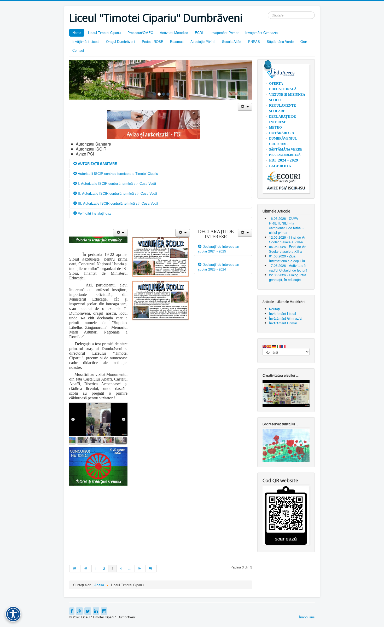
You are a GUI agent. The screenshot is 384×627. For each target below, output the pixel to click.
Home (76, 32)
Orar (303, 41)
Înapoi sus (307, 616)
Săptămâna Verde (280, 41)
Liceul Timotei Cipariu (104, 32)
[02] (159, 94)
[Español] (269, 345)
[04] (168, 94)
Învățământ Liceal (85, 41)
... (129, 568)
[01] (154, 94)
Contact (78, 50)
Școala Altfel (231, 41)
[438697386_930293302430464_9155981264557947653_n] (108, 440)
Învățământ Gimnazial (261, 32)
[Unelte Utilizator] (245, 107)
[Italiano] (279, 345)
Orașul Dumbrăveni (120, 41)
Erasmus (177, 41)
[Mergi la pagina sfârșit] (151, 568)
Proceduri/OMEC (140, 32)
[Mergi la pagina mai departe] (140, 568)
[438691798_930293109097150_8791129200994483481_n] (83, 440)
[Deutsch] (274, 345)
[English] (265, 345)
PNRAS (254, 41)
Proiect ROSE (152, 41)
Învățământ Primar (224, 32)
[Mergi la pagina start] (74, 568)
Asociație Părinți (202, 41)
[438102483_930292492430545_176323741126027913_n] (70, 440)
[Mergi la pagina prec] (85, 568)
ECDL (199, 32)
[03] (163, 94)
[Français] (283, 345)
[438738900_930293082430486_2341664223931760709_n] (121, 440)
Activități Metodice (174, 32)
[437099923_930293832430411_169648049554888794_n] (96, 440)
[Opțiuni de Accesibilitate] (13, 614)
